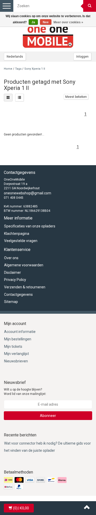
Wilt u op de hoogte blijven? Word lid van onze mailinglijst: (25, 392)
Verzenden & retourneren (24, 287)
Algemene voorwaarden (23, 265)
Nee (46, 22)
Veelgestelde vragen (20, 241)
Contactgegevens (18, 294)
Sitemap (11, 302)
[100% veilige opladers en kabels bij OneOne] (48, 36)
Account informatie (20, 332)
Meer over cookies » (68, 22)
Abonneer (48, 416)
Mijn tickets (13, 346)
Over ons (11, 258)
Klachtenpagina (16, 234)
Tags (18, 68)
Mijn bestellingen (17, 339)
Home (8, 68)
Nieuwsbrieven (16, 361)
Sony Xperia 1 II (34, 68)
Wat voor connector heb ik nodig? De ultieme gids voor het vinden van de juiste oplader (47, 447)
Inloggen (82, 56)
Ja (33, 22)
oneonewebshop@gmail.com (27, 193)
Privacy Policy (15, 280)
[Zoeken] (89, 6)
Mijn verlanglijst (16, 354)
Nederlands (15, 56)
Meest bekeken (76, 97)
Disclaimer (12, 272)
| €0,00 (21, 508)
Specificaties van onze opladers (29, 226)
